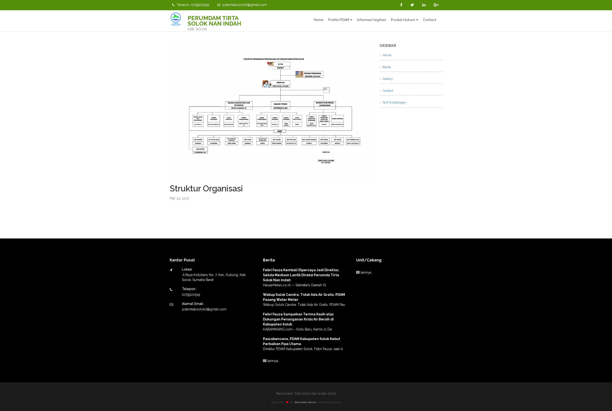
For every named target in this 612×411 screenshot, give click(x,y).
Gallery (387, 79)
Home (318, 20)
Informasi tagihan (371, 20)
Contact (429, 20)
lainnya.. (272, 361)
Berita (386, 67)
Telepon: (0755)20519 (192, 5)
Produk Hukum (403, 20)
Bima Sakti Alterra (305, 402)
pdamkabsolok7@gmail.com (244, 5)
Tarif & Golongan (394, 102)
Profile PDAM (338, 20)
